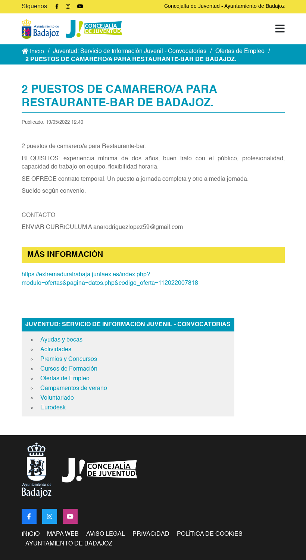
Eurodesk (53, 408)
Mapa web (63, 534)
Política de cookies (210, 534)
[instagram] (49, 516)
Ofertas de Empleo (240, 51)
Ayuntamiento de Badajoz (68, 544)
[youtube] (70, 516)
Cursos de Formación (68, 369)
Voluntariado (57, 398)
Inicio (36, 52)
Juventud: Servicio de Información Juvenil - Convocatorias (129, 51)
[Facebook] (29, 516)
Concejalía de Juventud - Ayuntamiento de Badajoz (224, 6)
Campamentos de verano (73, 388)
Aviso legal (105, 534)
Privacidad (150, 534)
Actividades (55, 350)
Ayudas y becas (61, 340)
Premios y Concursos (68, 359)
